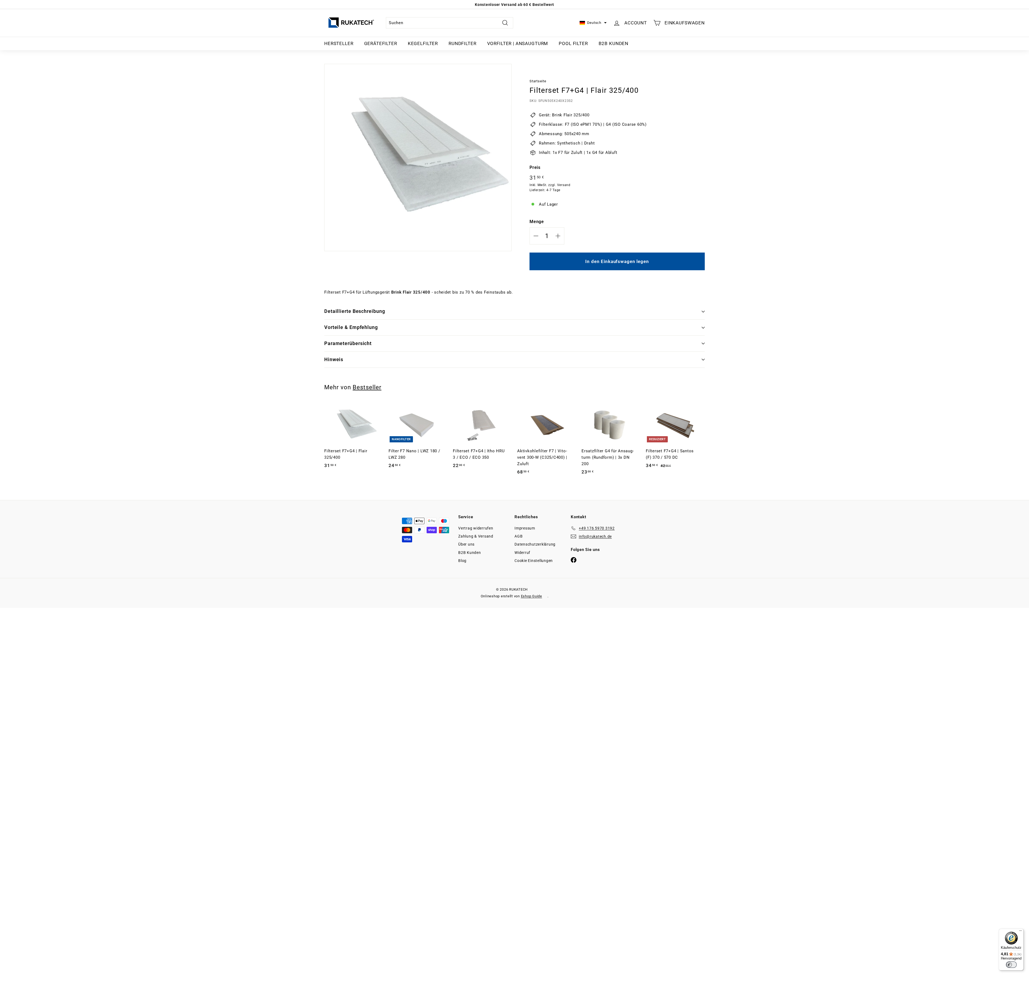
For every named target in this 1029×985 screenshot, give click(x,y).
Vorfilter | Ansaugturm (517, 43)
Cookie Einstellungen (533, 560)
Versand (564, 185)
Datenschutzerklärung (534, 544)
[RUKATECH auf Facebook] (573, 560)
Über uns (466, 544)
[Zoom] (418, 157)
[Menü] (1020, 932)
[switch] (1011, 964)
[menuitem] (339, 43)
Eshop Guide (531, 596)
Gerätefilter (380, 43)
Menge (537, 221)
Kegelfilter (423, 43)
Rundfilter (462, 43)
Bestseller (367, 387)
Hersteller (338, 43)
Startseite (538, 81)
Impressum (524, 528)
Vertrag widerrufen (475, 528)
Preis (535, 167)
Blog (462, 560)
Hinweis (333, 359)
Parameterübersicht (348, 343)
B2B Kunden (614, 43)
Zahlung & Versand (475, 536)
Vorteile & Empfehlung (351, 327)
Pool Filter (573, 43)
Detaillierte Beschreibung (354, 311)
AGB (518, 536)
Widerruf (522, 552)
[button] (593, 23)
